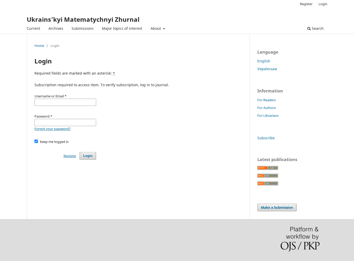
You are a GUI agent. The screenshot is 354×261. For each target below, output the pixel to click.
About (156, 28)
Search (317, 28)
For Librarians (268, 115)
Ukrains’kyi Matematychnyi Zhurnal (83, 19)
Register (306, 4)
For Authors (266, 107)
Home (39, 45)
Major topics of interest (122, 28)
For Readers (266, 100)
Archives (55, 28)
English (263, 61)
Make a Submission (277, 207)
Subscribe (266, 137)
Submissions (83, 28)
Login (322, 4)
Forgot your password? (52, 128)
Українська (267, 68)
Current (33, 28)
